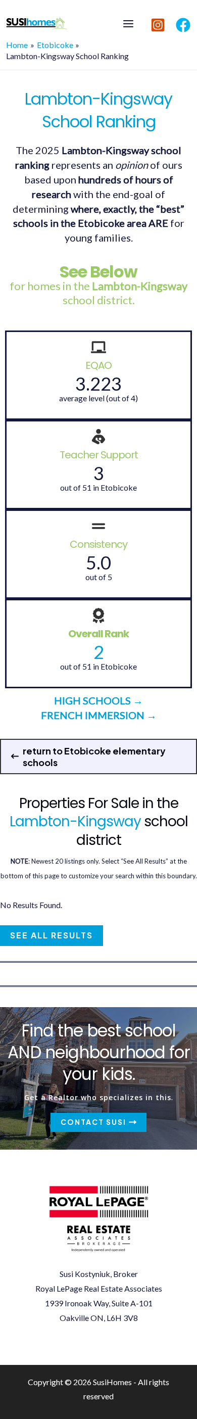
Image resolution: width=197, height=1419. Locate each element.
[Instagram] (158, 25)
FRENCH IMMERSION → (99, 715)
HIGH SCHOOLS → (98, 700)
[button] (98, 756)
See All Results (51, 935)
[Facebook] (183, 25)
